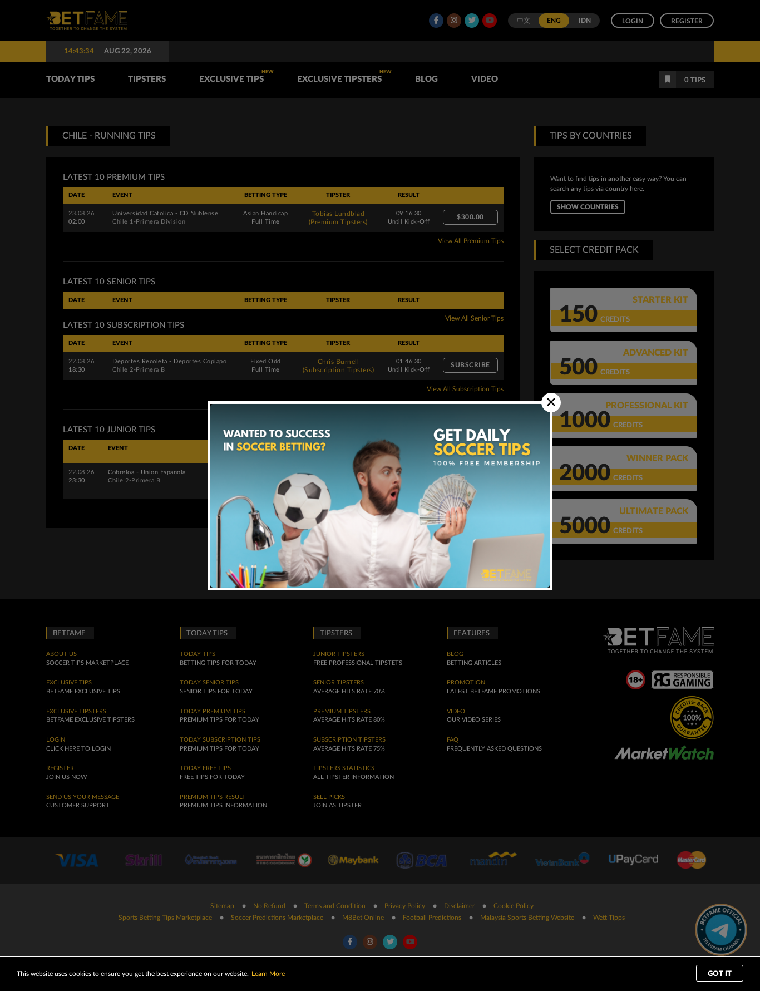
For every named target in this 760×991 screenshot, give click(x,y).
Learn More (268, 973)
